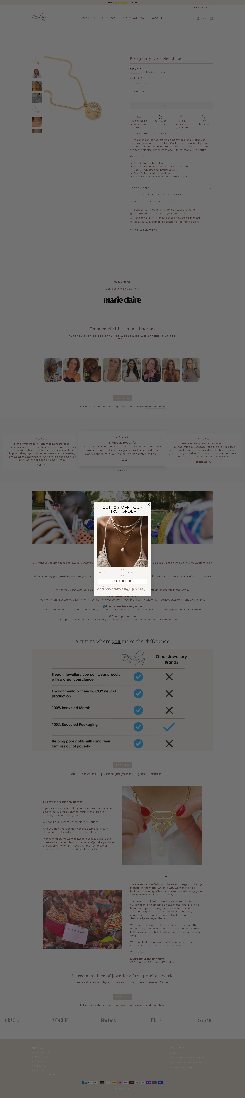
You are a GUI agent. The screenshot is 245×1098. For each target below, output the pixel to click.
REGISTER (122, 581)
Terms (120, 592)
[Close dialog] (148, 504)
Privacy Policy (113, 592)
